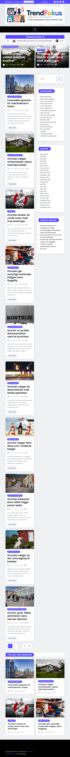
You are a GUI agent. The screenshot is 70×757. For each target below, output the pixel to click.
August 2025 (44, 182)
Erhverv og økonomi (46, 101)
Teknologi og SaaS (46, 133)
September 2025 (45, 180)
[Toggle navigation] (35, 29)
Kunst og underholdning (48, 122)
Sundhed (43, 131)
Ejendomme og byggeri (47, 99)
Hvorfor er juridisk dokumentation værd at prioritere (18, 333)
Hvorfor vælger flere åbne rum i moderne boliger (19, 446)
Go (59, 79)
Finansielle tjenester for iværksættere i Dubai (19, 103)
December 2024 (45, 200)
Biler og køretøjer (46, 97)
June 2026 (43, 159)
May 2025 (43, 189)
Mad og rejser (44, 124)
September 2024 (45, 207)
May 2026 (43, 161)
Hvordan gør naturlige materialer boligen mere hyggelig (19, 275)
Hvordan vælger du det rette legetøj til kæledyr (18, 558)
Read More (12, 128)
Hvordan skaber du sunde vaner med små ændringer (51, 57)
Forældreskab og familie (48, 110)
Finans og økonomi (46, 108)
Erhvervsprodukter (46, 103)
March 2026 (44, 166)
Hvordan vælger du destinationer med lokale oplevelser (18, 389)
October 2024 (44, 205)
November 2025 (45, 175)
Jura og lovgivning (46, 117)
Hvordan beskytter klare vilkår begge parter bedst (18, 502)
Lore (7, 64)
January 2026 (44, 170)
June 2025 (43, 186)
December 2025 (45, 173)
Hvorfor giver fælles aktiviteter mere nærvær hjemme (19, 616)
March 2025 (44, 193)
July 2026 (43, 156)
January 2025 (44, 198)
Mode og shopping (46, 127)
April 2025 (43, 191)
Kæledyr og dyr (45, 120)
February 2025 (44, 196)
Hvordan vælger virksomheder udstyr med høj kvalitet (14, 55)
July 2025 (43, 184)
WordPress (29, 751)
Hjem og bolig (44, 113)
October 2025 (44, 177)
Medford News (11, 754)
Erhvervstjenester (46, 106)
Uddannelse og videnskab (48, 136)
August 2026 (44, 154)
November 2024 (45, 203)
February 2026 (44, 168)
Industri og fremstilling (47, 115)
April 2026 (43, 163)
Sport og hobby (45, 129)
